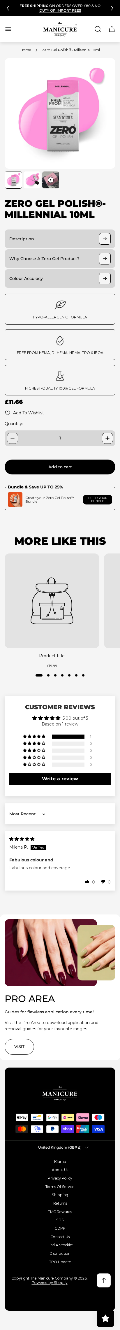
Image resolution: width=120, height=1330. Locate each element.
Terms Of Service (60, 1186)
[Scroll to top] (104, 1280)
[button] (39, 675)
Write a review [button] (60, 778)
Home (25, 50)
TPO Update (60, 1262)
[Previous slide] (8, 8)
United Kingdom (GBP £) (60, 1147)
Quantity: (14, 423)
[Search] (97, 29)
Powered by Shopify (50, 1282)
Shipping (60, 1195)
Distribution (60, 1253)
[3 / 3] (50, 180)
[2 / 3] (32, 180)
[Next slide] (111, 8)
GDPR (60, 1228)
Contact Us (60, 1237)
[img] (21, 839)
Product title (52, 655)
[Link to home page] (60, 1093)
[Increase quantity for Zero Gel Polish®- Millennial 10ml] (107, 438)
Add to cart (60, 466)
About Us (60, 1170)
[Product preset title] (52, 600)
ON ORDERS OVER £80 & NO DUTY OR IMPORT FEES (60, 8)
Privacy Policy (60, 1178)
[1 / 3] (13, 180)
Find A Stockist (60, 1245)
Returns (60, 1203)
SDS (60, 1220)
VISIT (19, 1046)
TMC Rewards (60, 1212)
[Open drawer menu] (8, 29)
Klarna (60, 1161)
